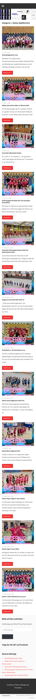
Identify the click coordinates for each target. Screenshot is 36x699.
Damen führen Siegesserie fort (11, 451)
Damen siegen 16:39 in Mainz (10, 549)
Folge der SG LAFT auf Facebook (15, 645)
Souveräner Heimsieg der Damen (11, 153)
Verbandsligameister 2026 (10, 55)
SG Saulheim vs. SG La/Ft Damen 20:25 (13, 350)
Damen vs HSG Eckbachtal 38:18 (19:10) (14, 596)
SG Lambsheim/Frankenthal (8, 695)
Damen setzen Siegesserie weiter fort (13, 400)
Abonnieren (7, 637)
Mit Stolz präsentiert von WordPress (23, 695)
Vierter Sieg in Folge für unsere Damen (13, 498)
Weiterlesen (6, 73)
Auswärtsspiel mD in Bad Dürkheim (16, 675)
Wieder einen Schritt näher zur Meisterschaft (15, 105)
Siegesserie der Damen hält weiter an (13, 300)
